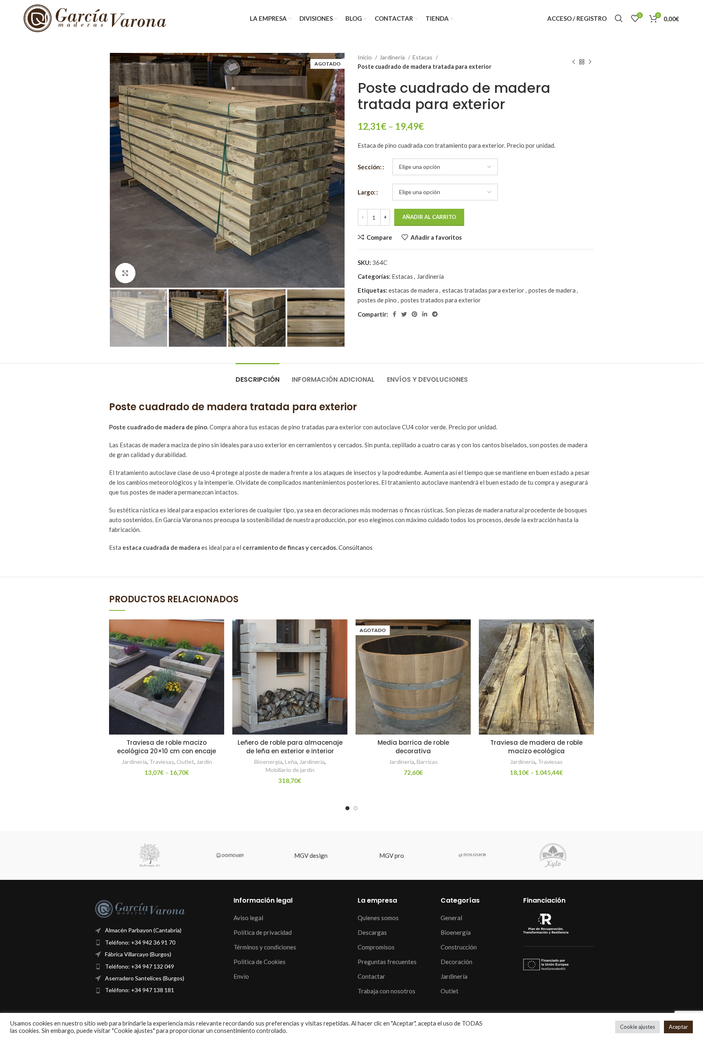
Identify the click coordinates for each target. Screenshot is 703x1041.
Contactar (371, 976)
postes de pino (377, 300)
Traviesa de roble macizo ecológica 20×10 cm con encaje (166, 746)
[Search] (619, 18)
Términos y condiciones (265, 947)
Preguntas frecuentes (387, 961)
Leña (291, 761)
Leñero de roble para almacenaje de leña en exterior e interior (290, 746)
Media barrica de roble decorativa (413, 746)
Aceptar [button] (678, 1027)
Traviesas (161, 761)
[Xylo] (553, 855)
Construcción (459, 947)
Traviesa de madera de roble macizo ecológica (536, 746)
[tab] (257, 375)
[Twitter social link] (404, 314)
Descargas (372, 932)
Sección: (370, 167)
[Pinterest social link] (414, 314)
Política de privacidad (263, 932)
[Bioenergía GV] (149, 855)
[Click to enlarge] (125, 273)
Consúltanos (355, 547)
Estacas (423, 57)
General (451, 917)
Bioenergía (268, 761)
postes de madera (552, 290)
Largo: (367, 192)
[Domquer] (230, 855)
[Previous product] (574, 62)
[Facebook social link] (394, 314)
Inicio (365, 57)
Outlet (185, 761)
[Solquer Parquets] (472, 855)
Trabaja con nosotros (386, 991)
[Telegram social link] (435, 314)
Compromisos (376, 947)
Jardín (204, 761)
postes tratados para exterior (441, 300)
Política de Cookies (260, 961)
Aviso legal (248, 917)
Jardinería (393, 57)
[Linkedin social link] (425, 314)
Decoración (456, 961)
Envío (241, 976)
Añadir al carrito (429, 217)
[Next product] (590, 62)
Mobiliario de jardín (290, 769)
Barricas (427, 761)
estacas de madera (413, 290)
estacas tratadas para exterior (483, 290)
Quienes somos (378, 917)
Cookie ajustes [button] (637, 1027)
